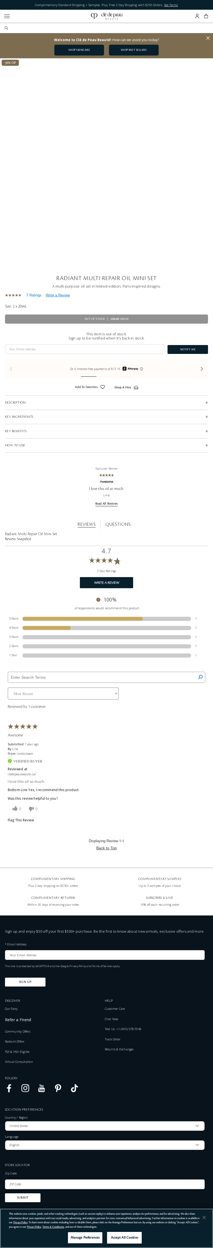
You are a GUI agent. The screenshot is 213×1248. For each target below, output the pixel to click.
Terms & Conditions (53, 1227)
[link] (14, 295)
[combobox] (109, 28)
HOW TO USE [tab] (15, 445)
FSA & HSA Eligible (17, 1052)
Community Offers (17, 1031)
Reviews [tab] (87, 524)
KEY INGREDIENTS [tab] (19, 417)
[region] (106, 1228)
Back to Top (106, 848)
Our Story (11, 1009)
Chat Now (111, 1019)
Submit (23, 1197)
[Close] (204, 1217)
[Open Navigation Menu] (7, 16)
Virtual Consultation (19, 1062)
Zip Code (11, 1173)
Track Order (112, 1039)
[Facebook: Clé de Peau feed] (9, 1091)
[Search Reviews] (200, 677)
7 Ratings (34, 295)
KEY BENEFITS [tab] (16, 431)
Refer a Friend (18, 1019)
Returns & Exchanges (119, 1049)
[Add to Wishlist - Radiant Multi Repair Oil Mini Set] (102, 388)
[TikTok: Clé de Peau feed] (74, 1091)
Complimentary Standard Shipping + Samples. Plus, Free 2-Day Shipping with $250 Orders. (106, 5)
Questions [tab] (117, 524)
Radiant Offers (14, 1041)
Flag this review (21, 820)
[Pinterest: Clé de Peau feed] (58, 1091)
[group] (106, 369)
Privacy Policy (77, 966)
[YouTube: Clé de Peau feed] (42, 1091)
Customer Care (115, 1009)
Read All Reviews (106, 503)
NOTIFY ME (188, 349)
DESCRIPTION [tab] (15, 402)
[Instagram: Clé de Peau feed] (25, 1091)
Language (12, 1137)
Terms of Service (102, 966)
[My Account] (197, 16)
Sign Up (25, 982)
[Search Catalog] (6, 28)
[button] (206, 16)
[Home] (106, 16)
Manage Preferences (85, 1237)
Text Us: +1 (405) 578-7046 (123, 1029)
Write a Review (58, 295)
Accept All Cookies (124, 1237)
